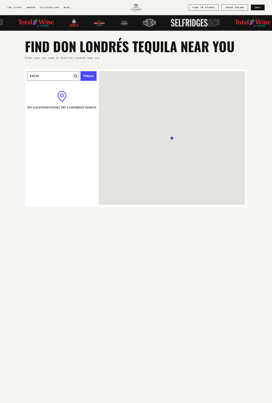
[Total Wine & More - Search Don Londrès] (31, 23)
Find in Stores (204, 7)
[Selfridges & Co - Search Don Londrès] (189, 23)
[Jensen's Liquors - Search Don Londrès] (119, 23)
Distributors (49, 7)
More (67, 7)
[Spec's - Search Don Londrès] (68, 23)
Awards (31, 7)
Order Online (234, 7)
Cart (258, 7)
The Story (14, 7)
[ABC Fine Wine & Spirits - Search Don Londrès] (144, 23)
